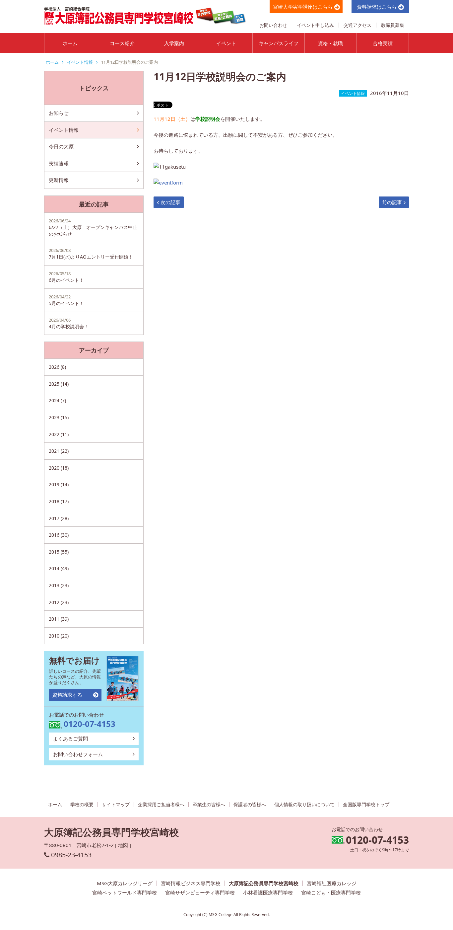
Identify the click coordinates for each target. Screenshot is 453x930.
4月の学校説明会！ (69, 323)
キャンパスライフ (278, 43)
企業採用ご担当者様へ (161, 804)
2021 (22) (59, 451)
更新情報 (59, 180)
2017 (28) (59, 518)
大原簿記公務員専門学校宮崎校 (263, 883)
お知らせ (59, 113)
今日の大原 (61, 146)
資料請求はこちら (377, 6)
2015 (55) (59, 552)
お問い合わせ (273, 25)
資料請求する (67, 694)
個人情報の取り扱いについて (304, 804)
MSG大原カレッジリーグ (125, 883)
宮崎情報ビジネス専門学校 (191, 883)
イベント (226, 43)
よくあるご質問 (70, 738)
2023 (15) (59, 417)
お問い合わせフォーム (78, 754)
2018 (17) (59, 501)
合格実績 (383, 43)
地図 (123, 845)
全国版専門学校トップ (366, 804)
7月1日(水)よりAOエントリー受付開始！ (91, 253)
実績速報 (59, 163)
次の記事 (170, 202)
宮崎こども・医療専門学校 (331, 892)
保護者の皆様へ (249, 804)
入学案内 (174, 43)
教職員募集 (392, 25)
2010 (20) (59, 636)
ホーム (70, 43)
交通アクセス (357, 25)
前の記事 (392, 202)
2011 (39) (59, 619)
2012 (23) (59, 602)
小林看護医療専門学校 (268, 892)
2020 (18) (59, 468)
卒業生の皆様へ (209, 804)
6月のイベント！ (66, 277)
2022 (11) (59, 434)
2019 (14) (59, 484)
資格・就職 (330, 43)
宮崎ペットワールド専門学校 (124, 892)
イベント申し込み (315, 25)
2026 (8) (57, 367)
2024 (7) (57, 400)
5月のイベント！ (66, 300)
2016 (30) (59, 535)
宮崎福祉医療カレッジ (331, 883)
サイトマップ (116, 804)
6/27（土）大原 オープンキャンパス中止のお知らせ (93, 227)
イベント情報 (80, 62)
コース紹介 (122, 43)
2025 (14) (59, 384)
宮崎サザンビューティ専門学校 (200, 892)
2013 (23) (59, 585)
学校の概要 (82, 804)
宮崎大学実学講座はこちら (303, 6)
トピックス (94, 88)
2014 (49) (59, 568)
